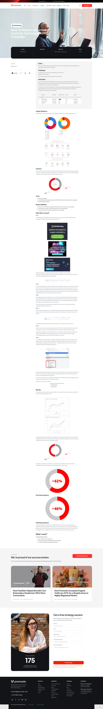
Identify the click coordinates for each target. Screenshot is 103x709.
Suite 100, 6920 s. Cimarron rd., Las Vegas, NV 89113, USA (86, 691)
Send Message (68, 662)
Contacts (68, 689)
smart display (43, 540)
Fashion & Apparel (54, 694)
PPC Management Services (61, 51)
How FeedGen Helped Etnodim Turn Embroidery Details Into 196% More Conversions (29, 593)
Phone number (56, 634)
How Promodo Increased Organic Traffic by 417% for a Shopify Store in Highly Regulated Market (71, 593)
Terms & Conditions (70, 692)
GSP (55, 540)
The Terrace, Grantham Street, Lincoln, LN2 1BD (85, 686)
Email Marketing (41, 687)
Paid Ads (39, 685)
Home (12, 10)
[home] (16, 5)
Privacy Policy (69, 690)
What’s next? (14, 66)
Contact (67, 5)
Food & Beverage (54, 689)
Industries (42, 5)
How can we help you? (57, 644)
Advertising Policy (70, 694)
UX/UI (39, 692)
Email (54, 628)
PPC (25, 5)
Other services (35, 5)
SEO (29, 5)
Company (69, 681)
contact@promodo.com (19, 691)
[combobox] (54, 636)
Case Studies (48, 5)
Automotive (53, 685)
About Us (54, 5)
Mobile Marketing (41, 689)
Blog (64, 5)
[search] (80, 5)
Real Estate (53, 690)
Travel (52, 695)
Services (40, 681)
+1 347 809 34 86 (16, 695)
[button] (25, 5)
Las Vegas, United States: (87, 689)
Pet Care (53, 692)
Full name (55, 623)
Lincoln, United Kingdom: (87, 683)
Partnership (59, 5)
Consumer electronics (55, 683)
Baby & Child (53, 697)
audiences (50, 539)
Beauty (52, 687)
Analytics (40, 690)
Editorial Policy (69, 695)
